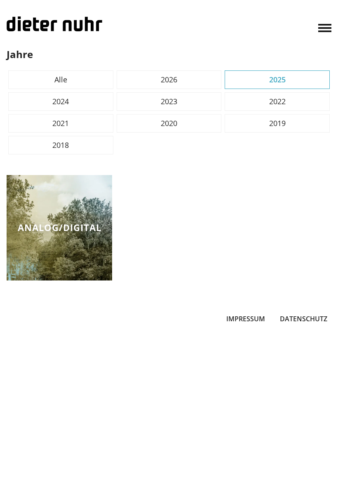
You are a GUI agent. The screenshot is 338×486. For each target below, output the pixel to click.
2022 (277, 101)
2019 (277, 123)
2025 (277, 79)
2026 (169, 79)
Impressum (245, 318)
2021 (60, 123)
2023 (169, 101)
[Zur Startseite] (54, 23)
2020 (169, 123)
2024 (60, 101)
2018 (60, 145)
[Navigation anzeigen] (324, 27)
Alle (60, 79)
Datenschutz (303, 318)
